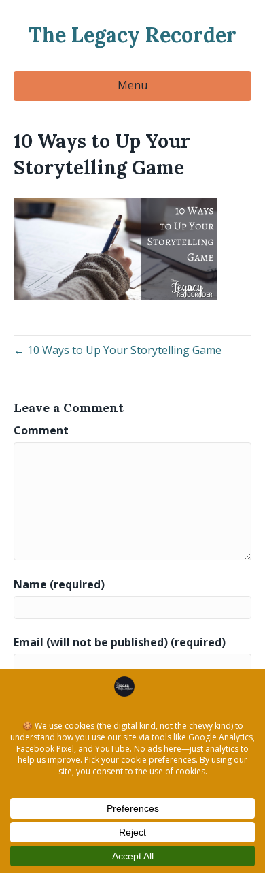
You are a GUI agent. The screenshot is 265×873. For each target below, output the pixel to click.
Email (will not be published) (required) (120, 642)
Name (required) (59, 584)
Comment (41, 430)
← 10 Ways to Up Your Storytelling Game (118, 350)
